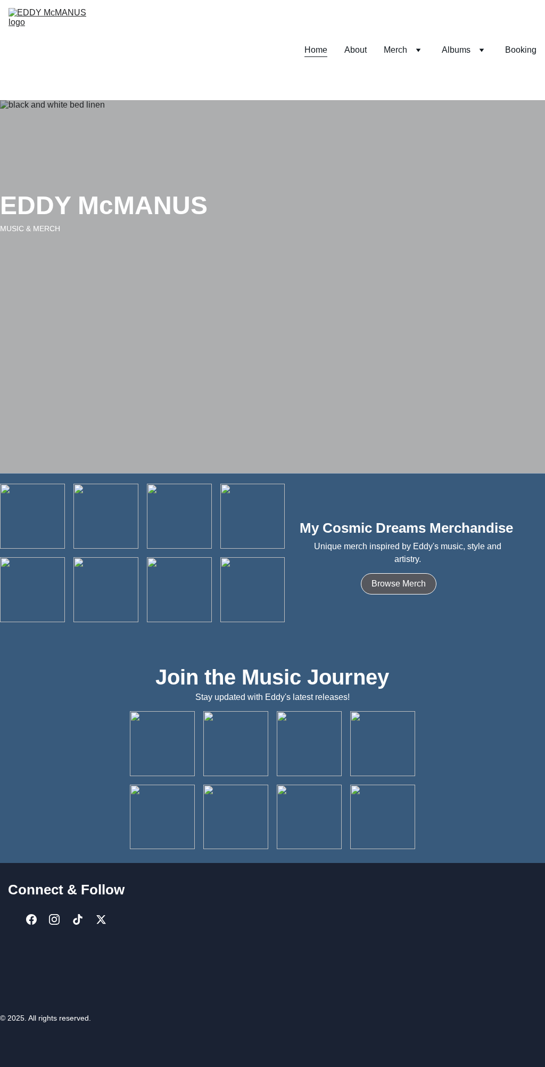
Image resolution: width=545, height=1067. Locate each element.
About (355, 49)
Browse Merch (398, 583)
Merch (395, 49)
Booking (520, 49)
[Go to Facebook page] (31, 919)
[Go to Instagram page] (54, 919)
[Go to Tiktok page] (77, 919)
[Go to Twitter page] (101, 919)
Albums (456, 49)
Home (315, 49)
